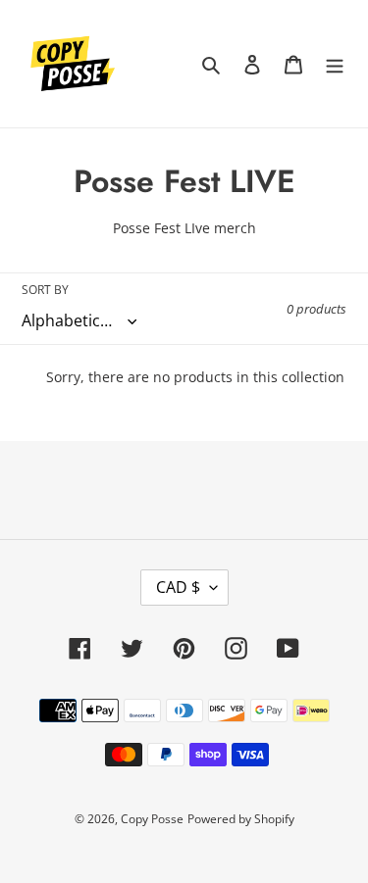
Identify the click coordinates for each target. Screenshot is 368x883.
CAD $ (178, 587)
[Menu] (334, 64)
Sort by (45, 289)
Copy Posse (152, 818)
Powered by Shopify (240, 818)
